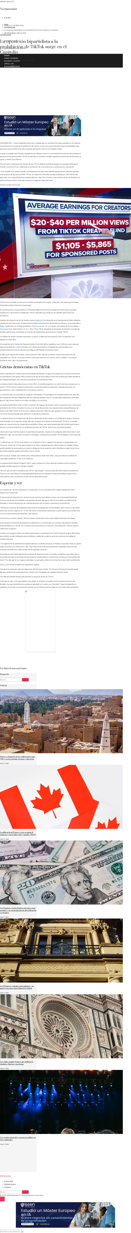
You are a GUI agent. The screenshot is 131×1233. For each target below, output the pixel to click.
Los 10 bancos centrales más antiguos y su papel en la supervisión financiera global (17, 987)
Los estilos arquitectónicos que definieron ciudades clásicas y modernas (16, 1063)
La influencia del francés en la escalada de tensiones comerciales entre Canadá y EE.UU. (18, 833)
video (13, 387)
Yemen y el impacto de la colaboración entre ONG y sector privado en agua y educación (17, 758)
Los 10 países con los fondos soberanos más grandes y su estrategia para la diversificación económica (18, 910)
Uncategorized (5, 35)
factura (2, 329)
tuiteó (18, 347)
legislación (39, 320)
